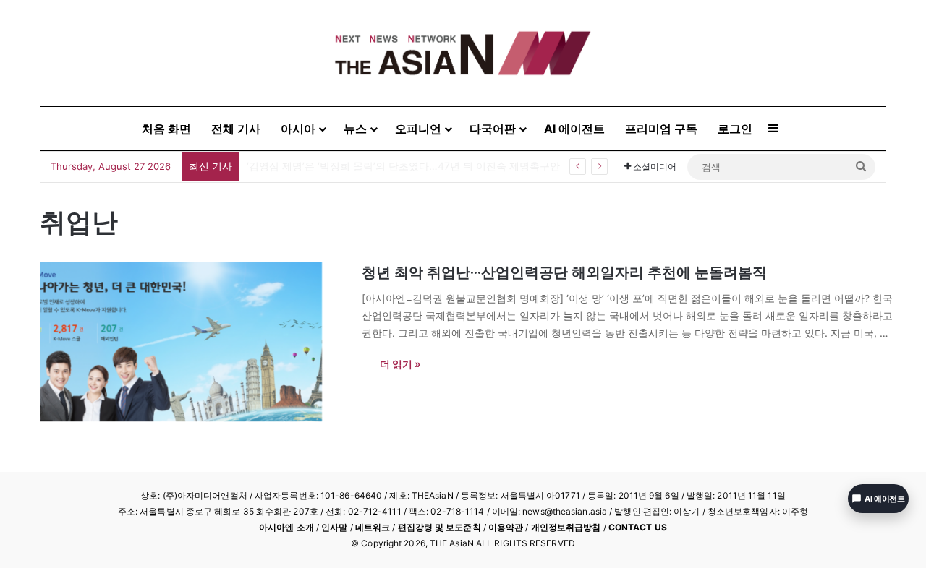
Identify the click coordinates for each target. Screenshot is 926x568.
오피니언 (418, 128)
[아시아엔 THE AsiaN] (463, 53)
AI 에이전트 (574, 128)
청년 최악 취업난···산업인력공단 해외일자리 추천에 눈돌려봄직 (564, 272)
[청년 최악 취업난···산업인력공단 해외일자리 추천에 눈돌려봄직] (192, 341)
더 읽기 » (400, 364)
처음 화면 (166, 128)
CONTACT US (637, 527)
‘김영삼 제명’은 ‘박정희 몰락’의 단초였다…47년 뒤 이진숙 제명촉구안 (403, 166)
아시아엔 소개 (286, 527)
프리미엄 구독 (661, 128)
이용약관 (505, 527)
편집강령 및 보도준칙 (439, 527)
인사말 (334, 527)
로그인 (735, 128)
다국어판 (493, 128)
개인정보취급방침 (566, 527)
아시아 (298, 128)
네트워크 (372, 527)
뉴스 (355, 128)
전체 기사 (235, 128)
